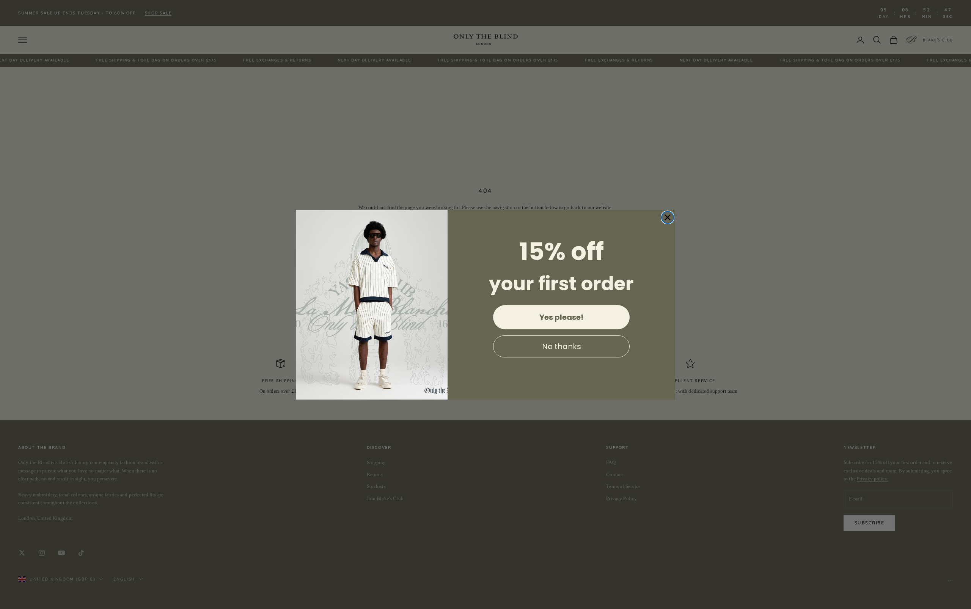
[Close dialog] (667, 217)
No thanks (561, 346)
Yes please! (561, 317)
